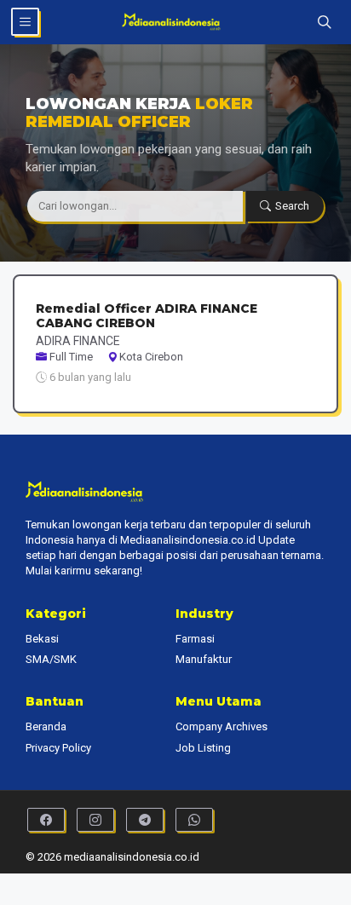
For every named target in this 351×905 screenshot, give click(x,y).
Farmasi (195, 638)
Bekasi (42, 638)
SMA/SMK (51, 659)
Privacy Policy (58, 747)
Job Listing (203, 747)
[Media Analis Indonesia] (176, 22)
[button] (324, 22)
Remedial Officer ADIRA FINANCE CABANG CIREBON (146, 316)
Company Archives (222, 726)
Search (292, 205)
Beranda (46, 726)
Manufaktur (204, 659)
